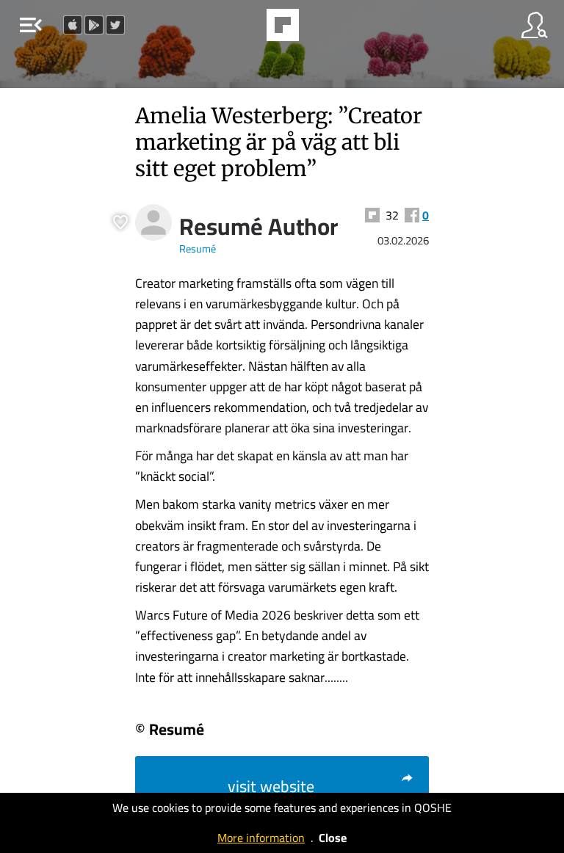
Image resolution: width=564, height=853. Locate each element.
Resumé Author (258, 226)
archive (320, 29)
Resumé (197, 248)
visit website (271, 786)
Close (333, 838)
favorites (242, 29)
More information (261, 838)
